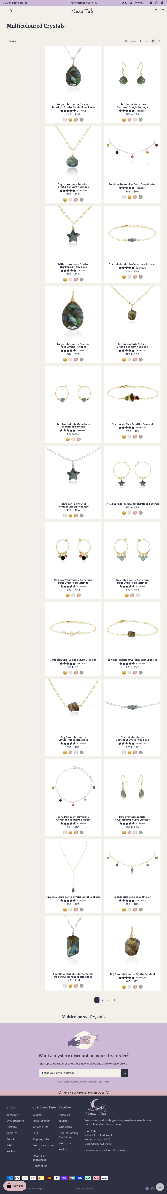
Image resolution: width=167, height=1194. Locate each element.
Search (37, 1115)
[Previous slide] (51, 73)
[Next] (114, 1000)
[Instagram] (156, 2)
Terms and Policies (83, 1188)
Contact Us (39, 1166)
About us (64, 1115)
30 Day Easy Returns (15, 3)
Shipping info (40, 1139)
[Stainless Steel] (81, 119)
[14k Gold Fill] (70, 119)
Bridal (10, 1139)
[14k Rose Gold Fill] (76, 119)
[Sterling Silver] (65, 119)
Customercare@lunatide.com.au (105, 1150)
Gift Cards (65, 1143)
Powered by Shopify (34, 1188)
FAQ (35, 1133)
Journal (63, 1121)
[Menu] (4, 10)
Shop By (12, 1133)
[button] (143, 41)
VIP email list (40, 1127)
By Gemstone (15, 1121)
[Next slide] (96, 73)
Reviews (12, 1151)
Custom (12, 1127)
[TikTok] (162, 2)
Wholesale (65, 1127)
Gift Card (12, 1145)
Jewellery (13, 1115)
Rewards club (41, 1121)
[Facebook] (151, 2)
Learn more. (113, 1124)
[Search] (10, 10)
